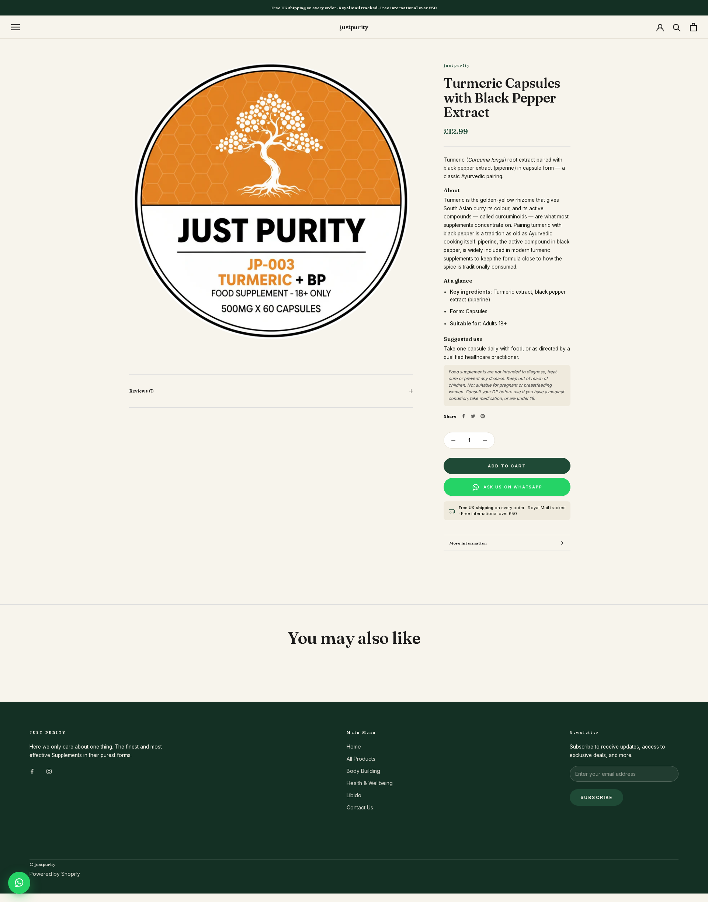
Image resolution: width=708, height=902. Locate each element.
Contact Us (360, 807)
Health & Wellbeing (370, 783)
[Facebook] (463, 416)
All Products (361, 759)
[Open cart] (693, 27)
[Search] (677, 27)
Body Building (363, 771)
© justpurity (42, 864)
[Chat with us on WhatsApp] (19, 883)
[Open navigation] (15, 27)
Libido (354, 795)
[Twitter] (473, 416)
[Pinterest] (482, 416)
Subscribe (596, 797)
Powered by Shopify (55, 874)
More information (468, 543)
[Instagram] (49, 771)
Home (354, 746)
